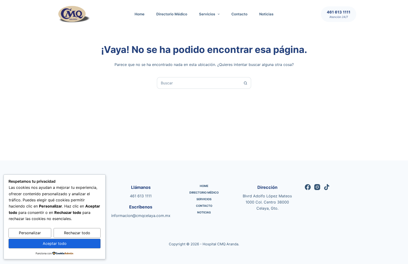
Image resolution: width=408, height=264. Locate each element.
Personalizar (30, 232)
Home (139, 14)
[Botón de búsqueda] (245, 83)
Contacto (239, 14)
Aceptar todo (55, 243)
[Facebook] (308, 187)
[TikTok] (327, 187)
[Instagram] (317, 187)
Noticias (266, 14)
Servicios (207, 14)
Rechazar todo (77, 232)
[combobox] (198, 83)
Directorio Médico (171, 14)
